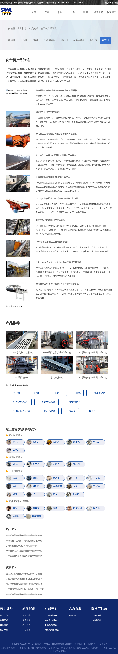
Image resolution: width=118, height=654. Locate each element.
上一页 (14, 306)
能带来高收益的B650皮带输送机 (50, 220)
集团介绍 (4, 615)
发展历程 (4, 620)
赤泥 (15, 508)
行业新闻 (26, 625)
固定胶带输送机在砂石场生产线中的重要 (24, 573)
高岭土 (16, 478)
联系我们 (111, 12)
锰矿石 (76, 442)
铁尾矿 (16, 516)
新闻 (85, 12)
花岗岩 (36, 464)
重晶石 (75, 494)
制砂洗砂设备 (51, 625)
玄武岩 (76, 464)
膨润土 (56, 478)
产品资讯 (33, 28)
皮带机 (105, 40)
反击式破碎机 (110, 648)
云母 (75, 486)
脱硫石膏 (36, 516)
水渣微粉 (57, 486)
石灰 (55, 494)
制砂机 (35, 40)
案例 (59, 12)
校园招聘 (73, 615)
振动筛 (93, 40)
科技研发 (4, 625)
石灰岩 (56, 464)
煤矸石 (36, 478)
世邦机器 (22, 28)
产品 (46, 12)
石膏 (75, 478)
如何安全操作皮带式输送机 (48, 112)
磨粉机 (23, 40)
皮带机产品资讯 (49, 28)
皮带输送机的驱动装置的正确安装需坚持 (24, 556)
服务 (72, 12)
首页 (34, 12)
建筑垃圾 (77, 508)
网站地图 (79, 644)
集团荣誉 (4, 630)
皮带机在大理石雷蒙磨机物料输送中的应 (24, 551)
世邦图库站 (96, 615)
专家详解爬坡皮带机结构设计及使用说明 (24, 579)
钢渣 (55, 508)
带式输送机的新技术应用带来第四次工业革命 (56, 155)
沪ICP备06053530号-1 (22, 644)
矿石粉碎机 (54, 648)
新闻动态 (26, 615)
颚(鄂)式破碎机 (20, 402)
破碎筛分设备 (51, 620)
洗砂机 (64, 40)
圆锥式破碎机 (49, 402)
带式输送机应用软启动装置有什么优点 (53, 177)
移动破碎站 (50, 40)
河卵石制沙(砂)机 (22, 411)
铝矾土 (16, 494)
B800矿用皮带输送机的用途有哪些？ (52, 242)
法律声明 (91, 644)
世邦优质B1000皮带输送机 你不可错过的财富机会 (58, 284)
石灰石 (96, 478)
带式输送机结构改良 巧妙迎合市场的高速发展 (56, 133)
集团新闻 (26, 620)
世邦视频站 (96, 620)
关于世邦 (98, 12)
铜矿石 (36, 442)
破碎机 (11, 40)
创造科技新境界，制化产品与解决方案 (8, 12)
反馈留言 (104, 644)
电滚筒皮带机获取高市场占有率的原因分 (24, 584)
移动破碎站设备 (52, 630)
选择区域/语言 (111, 2)
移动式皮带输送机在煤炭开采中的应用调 (24, 535)
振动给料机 (79, 40)
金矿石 (56, 442)
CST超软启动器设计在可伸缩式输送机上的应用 (57, 198)
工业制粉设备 (51, 615)
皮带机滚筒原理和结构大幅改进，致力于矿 (25, 589)
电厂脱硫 (37, 486)
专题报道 (26, 630)
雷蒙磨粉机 (75, 402)
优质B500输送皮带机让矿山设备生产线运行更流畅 (58, 262)
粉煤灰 (36, 508)
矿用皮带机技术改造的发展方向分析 (22, 546)
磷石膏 (96, 508)
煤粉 (15, 486)
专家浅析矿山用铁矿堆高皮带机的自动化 (24, 541)
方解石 (96, 486)
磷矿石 (16, 450)
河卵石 (16, 464)
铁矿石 (16, 442)
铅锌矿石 (97, 442)
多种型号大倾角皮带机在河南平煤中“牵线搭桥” (57, 90)
